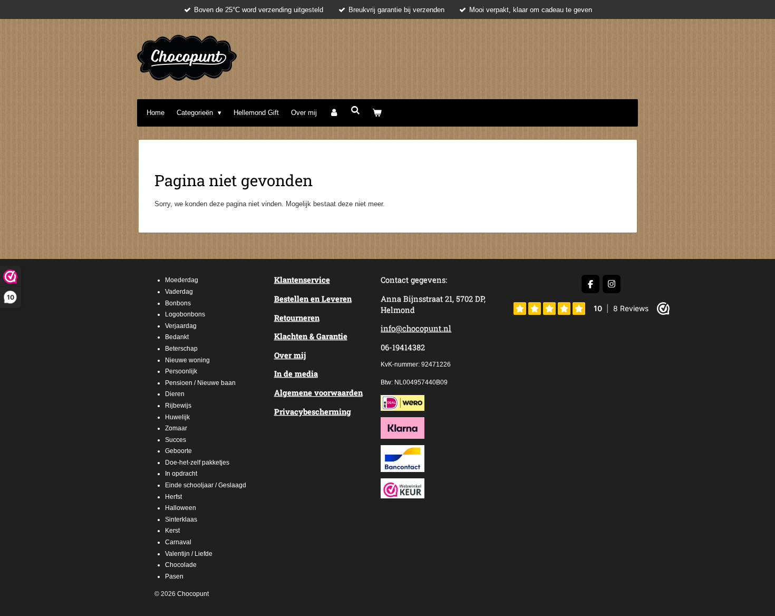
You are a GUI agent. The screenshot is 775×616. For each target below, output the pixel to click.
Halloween (180, 508)
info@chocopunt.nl (416, 328)
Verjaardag (181, 326)
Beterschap (181, 348)
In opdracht (181, 473)
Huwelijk (177, 417)
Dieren (175, 394)
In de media (296, 374)
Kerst (172, 530)
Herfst (173, 496)
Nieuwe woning (187, 360)
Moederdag (181, 280)
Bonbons (178, 303)
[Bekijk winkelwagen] (377, 112)
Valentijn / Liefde (188, 553)
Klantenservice (302, 280)
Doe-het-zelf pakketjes (197, 462)
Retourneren (296, 318)
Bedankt (177, 337)
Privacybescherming (312, 412)
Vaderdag (179, 291)
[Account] (334, 112)
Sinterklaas (181, 519)
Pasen (174, 576)
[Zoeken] (355, 110)
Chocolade (181, 565)
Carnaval (178, 542)
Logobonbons (185, 314)
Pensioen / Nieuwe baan (200, 383)
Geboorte (178, 451)
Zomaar (176, 428)
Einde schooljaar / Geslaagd (205, 485)
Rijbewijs (178, 405)
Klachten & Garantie (310, 336)
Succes (175, 440)
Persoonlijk (181, 371)
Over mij (290, 355)
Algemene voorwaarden (318, 393)
